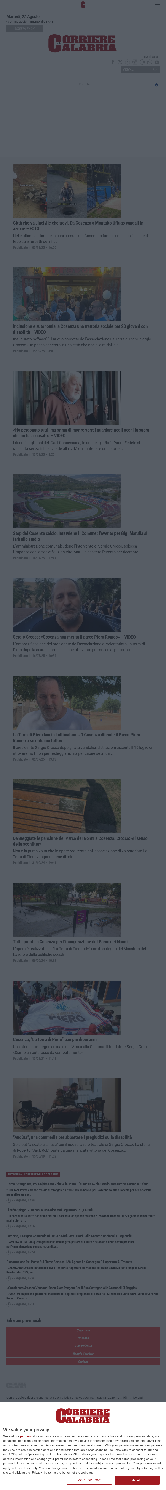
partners (26, 1436)
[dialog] (83, 1446)
